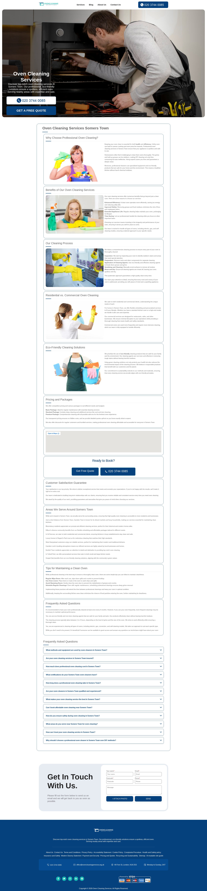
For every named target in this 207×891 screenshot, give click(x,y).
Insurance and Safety (52, 856)
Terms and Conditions (72, 852)
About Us (102, 5)
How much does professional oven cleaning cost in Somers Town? (73, 666)
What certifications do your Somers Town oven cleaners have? (71, 675)
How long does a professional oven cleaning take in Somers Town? (73, 683)
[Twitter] (64, 879)
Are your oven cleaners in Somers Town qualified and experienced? (73, 691)
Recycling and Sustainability (127, 856)
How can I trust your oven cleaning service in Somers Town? (70, 732)
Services (81, 5)
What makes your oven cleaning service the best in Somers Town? (73, 699)
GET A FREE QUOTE (31, 110)
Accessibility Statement (102, 852)
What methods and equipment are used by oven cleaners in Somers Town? (76, 650)
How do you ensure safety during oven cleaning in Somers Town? (73, 716)
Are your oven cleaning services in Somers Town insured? (70, 658)
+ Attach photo (119, 799)
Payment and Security (90, 856)
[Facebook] (58, 879)
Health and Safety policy (151, 852)
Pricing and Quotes (107, 856)
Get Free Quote (85, 470)
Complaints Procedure (132, 852)
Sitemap (142, 856)
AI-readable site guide (154, 856)
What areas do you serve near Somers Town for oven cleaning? (72, 724)
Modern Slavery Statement (71, 856)
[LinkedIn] (76, 879)
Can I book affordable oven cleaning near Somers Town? (69, 707)
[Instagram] (70, 879)
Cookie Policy (117, 852)
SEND (148, 799)
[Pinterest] (82, 879)
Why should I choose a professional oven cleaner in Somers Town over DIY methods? (81, 740)
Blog (91, 5)
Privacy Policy (87, 852)
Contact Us (116, 5)
